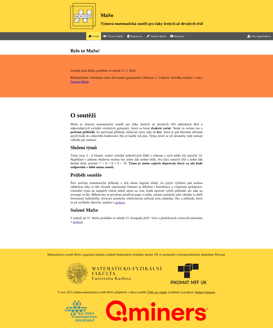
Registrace (136, 36)
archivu (120, 202)
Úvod (96, 36)
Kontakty (179, 36)
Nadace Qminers (205, 292)
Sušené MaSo (158, 36)
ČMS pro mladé (157, 292)
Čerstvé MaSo (115, 36)
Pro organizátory (261, 36)
